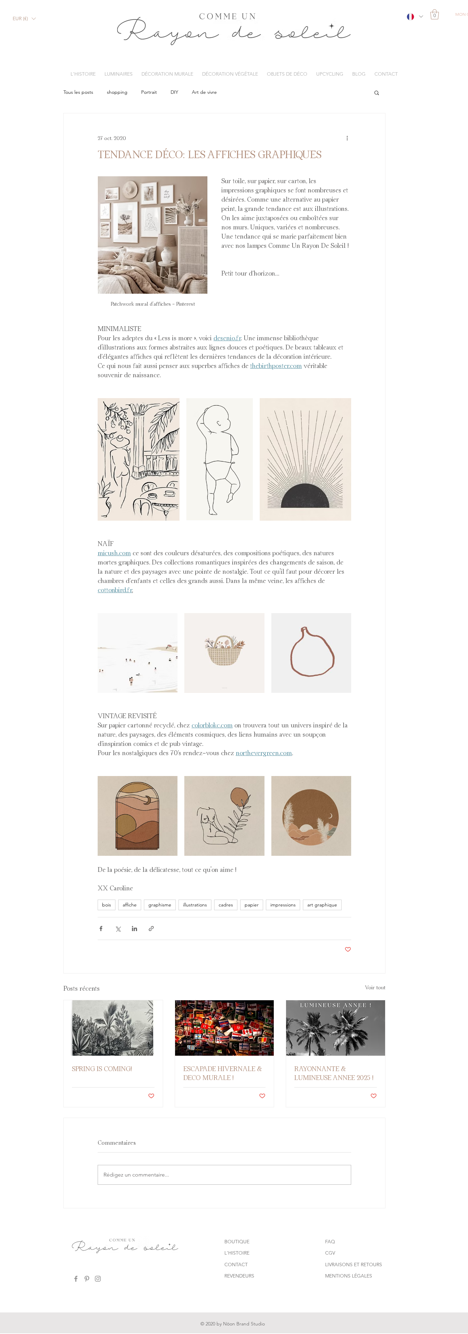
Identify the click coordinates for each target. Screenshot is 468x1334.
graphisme (159, 905)
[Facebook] (76, 1279)
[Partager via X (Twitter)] (117, 928)
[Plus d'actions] (347, 138)
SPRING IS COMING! (102, 1069)
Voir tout (375, 987)
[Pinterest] (87, 1279)
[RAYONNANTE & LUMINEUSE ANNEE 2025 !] (335, 1028)
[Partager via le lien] (151, 928)
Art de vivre (204, 92)
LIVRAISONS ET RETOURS (353, 1264)
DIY (174, 92)
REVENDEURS (239, 1276)
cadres (226, 905)
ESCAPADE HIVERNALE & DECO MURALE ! (222, 1073)
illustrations (195, 905)
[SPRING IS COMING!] (113, 1028)
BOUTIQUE (236, 1241)
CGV (330, 1253)
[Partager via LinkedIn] (134, 928)
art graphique (322, 905)
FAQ (330, 1241)
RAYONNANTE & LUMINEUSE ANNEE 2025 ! (333, 1073)
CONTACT (236, 1264)
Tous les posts (78, 92)
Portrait (149, 92)
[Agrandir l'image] (139, 459)
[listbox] (24, 18)
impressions (283, 905)
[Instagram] (98, 1279)
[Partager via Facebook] (101, 928)
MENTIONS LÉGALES (348, 1276)
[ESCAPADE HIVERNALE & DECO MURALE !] (224, 1028)
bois (106, 905)
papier (252, 905)
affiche (130, 905)
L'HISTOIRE (236, 1253)
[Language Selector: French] (414, 16)
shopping (117, 92)
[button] (24, 18)
